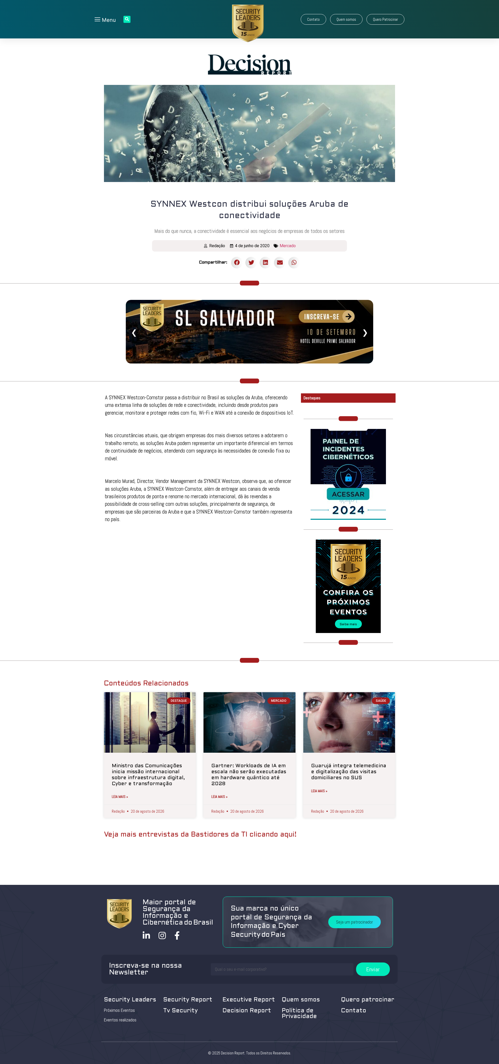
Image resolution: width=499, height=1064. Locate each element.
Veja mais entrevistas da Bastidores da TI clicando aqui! (200, 835)
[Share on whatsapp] (294, 262)
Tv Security (180, 1011)
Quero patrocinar (367, 1000)
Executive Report (248, 1000)
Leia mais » (120, 796)
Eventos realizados (120, 1020)
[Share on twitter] (251, 262)
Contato (353, 1011)
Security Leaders (130, 1000)
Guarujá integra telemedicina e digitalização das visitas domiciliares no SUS (348, 772)
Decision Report (246, 1011)
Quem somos (301, 1000)
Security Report (187, 1000)
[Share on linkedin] (265, 262)
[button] (313, 19)
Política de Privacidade (299, 1013)
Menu (108, 20)
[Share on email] (280, 262)
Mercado (288, 245)
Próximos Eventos (119, 1010)
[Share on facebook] (237, 262)
